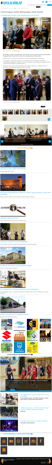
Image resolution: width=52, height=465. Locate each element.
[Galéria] (11, 443)
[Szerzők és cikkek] (3, 452)
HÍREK (14, 8)
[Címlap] (3, 443)
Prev (7, 386)
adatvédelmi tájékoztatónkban (9, 458)
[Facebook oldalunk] (40, 443)
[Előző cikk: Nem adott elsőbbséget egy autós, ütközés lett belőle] (50, 461)
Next (50, 386)
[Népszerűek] (18, 443)
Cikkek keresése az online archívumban (17, 434)
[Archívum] (33, 443)
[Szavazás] (26, 443)
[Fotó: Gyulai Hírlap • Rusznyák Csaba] (4, 114)
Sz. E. (10, 8)
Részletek (43, 462)
